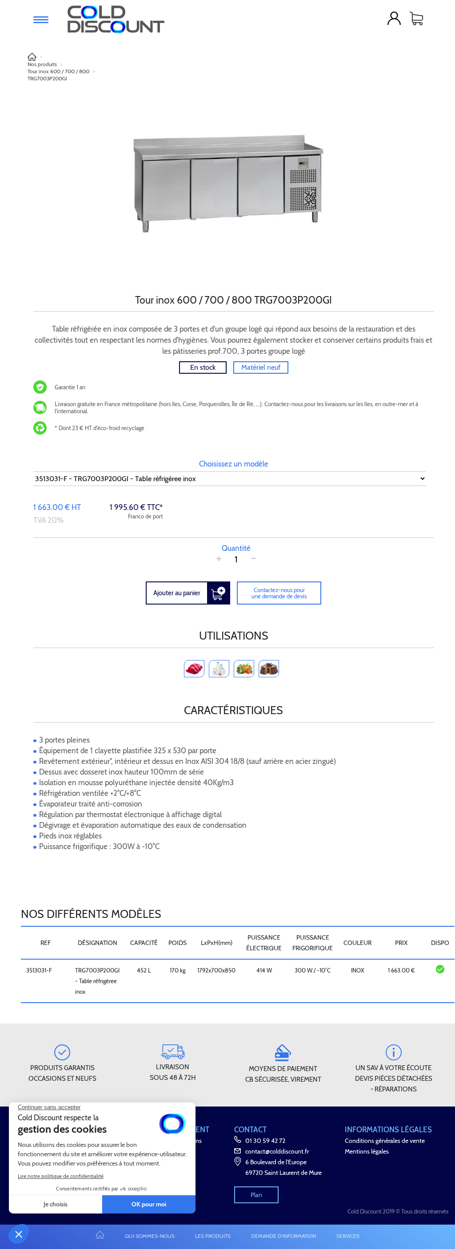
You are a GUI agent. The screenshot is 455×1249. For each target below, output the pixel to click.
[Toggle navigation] (41, 20)
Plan (256, 1195)
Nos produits (42, 64)
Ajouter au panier (176, 593)
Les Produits (213, 1236)
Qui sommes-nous (150, 1236)
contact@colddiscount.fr (277, 1151)
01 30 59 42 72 (265, 1141)
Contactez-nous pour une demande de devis (279, 593)
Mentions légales (367, 1151)
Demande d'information (283, 1236)
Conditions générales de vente (385, 1141)
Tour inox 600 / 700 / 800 (58, 71)
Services (347, 1236)
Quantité (236, 548)
